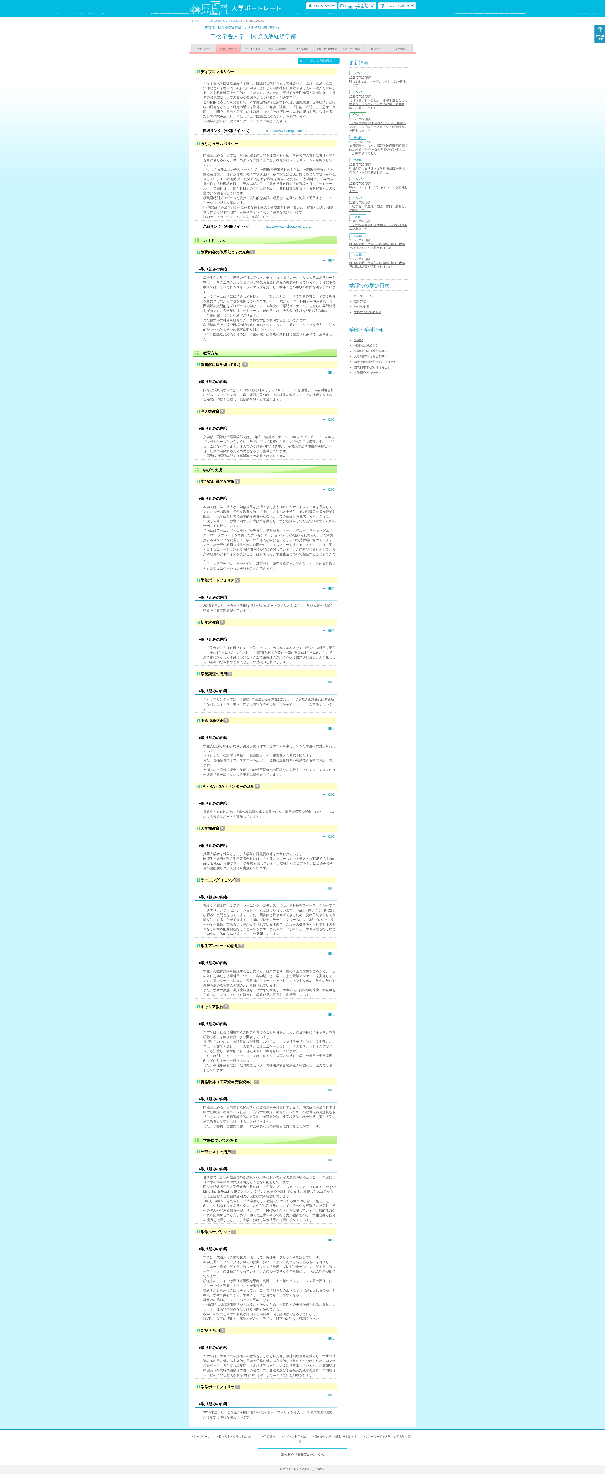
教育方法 (360, 301)
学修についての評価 (367, 312)
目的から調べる (216, 21)
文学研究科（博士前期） (371, 356)
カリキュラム (363, 296)
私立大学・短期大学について (237, 1436)
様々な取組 (302, 48)
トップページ (198, 21)
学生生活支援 (253, 48)
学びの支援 (361, 307)
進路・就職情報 (277, 48)
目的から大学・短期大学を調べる (335, 1436)
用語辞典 (269, 1436)
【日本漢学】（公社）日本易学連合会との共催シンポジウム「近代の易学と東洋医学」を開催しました (378, 104)
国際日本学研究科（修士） (372, 367)
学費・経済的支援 (326, 48)
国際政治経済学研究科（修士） (375, 362)
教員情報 (376, 48)
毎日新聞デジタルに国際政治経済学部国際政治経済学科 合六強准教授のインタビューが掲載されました (378, 149)
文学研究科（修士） (367, 372)
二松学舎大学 (236, 21)
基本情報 (400, 48)
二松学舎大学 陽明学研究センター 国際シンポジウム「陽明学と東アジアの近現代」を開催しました (378, 126)
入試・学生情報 (351, 48)
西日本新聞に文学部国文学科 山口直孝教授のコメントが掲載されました (377, 246)
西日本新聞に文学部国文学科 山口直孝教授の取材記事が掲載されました (377, 265)
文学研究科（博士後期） (371, 351)
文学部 (358, 340)
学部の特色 (203, 48)
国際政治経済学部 (366, 345)
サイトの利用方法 (294, 1436)
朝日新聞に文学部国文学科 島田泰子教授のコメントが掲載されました (377, 170)
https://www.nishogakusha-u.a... (289, 131)
